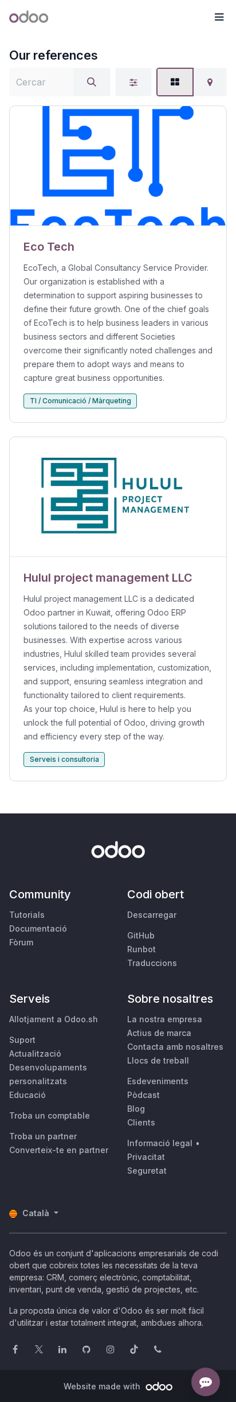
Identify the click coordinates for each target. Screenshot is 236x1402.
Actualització (35, 1053)
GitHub (141, 935)
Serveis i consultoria (64, 759)
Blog (136, 1108)
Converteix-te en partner (58, 1150)
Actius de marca (159, 1033)
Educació (27, 1095)
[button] (219, 17)
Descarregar (151, 915)
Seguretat (147, 1170)
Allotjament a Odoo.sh (53, 1019)
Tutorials (27, 915)
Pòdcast (143, 1095)
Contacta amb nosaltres (175, 1047)
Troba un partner (43, 1136)
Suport (22, 1040)
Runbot (141, 949)
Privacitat (146, 1157)
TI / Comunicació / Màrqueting (80, 400)
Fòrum (21, 942)
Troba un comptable (49, 1115)
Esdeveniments (157, 1081)
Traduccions (152, 963)
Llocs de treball (158, 1060)
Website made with (103, 1386)
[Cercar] (92, 82)
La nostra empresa (164, 1019)
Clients (141, 1122)
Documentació (38, 928)
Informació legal (159, 1143)
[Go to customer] (118, 166)
